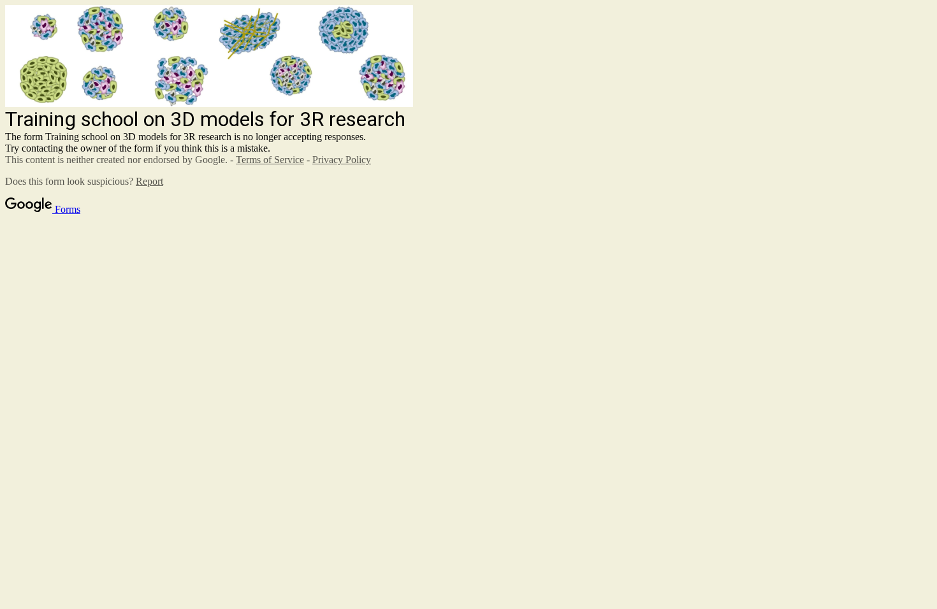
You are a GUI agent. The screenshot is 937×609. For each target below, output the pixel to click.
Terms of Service (270, 159)
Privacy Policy (341, 159)
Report (149, 181)
